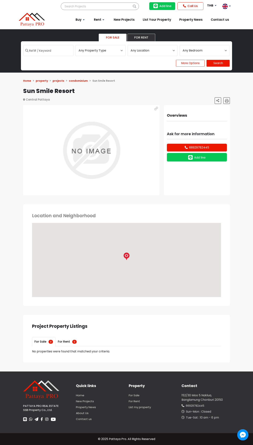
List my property (140, 407)
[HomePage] (32, 19)
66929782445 (199, 147)
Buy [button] (79, 19)
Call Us (192, 6)
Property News (86, 407)
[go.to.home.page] (41, 390)
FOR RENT (141, 37)
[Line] (25, 419)
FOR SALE (112, 37)
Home (80, 395)
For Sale (42, 341)
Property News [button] (191, 19)
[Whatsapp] (30, 419)
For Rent (66, 341)
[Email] (36, 419)
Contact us (84, 419)
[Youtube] (53, 419)
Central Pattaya (38, 99)
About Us (82, 413)
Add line (165, 6)
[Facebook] (42, 419)
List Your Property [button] (157, 19)
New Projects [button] (124, 19)
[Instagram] (47, 419)
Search (218, 63)
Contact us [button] (220, 19)
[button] (156, 108)
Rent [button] (98, 19)
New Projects (85, 401)
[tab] (43, 341)
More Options (190, 63)
